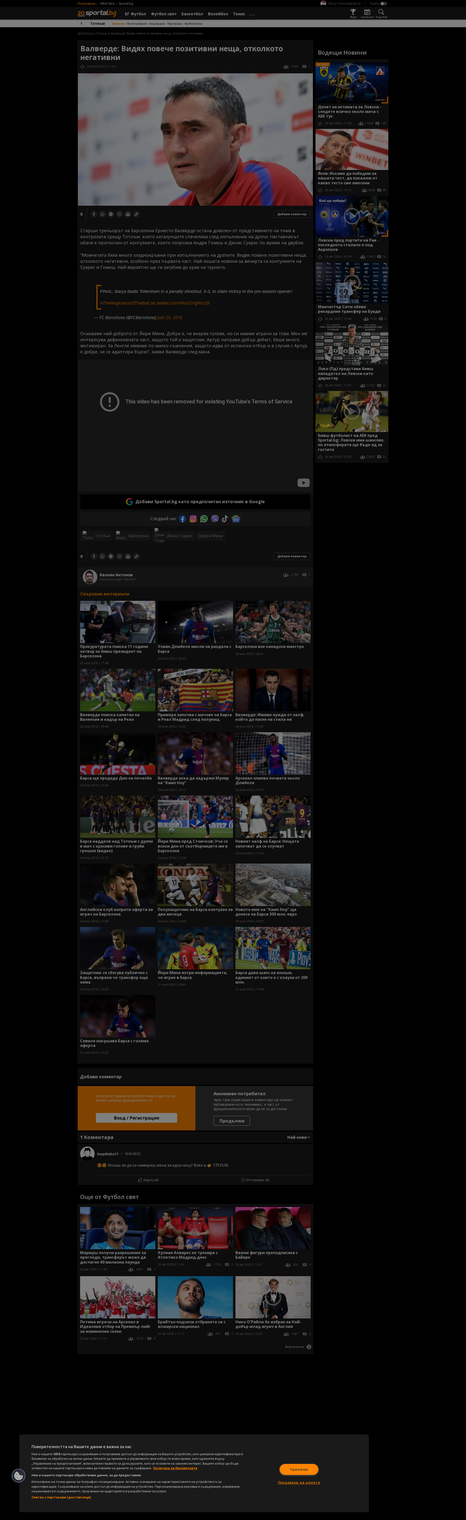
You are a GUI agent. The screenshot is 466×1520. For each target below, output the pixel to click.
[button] (18, 1476)
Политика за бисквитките (175, 1468)
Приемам (299, 1469)
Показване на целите (299, 1482)
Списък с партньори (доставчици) (61, 1497)
